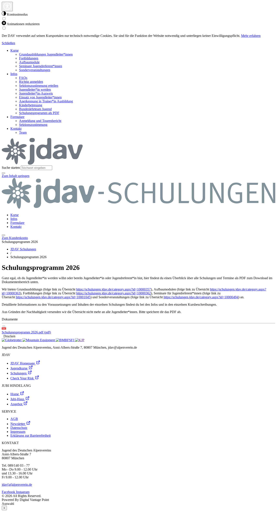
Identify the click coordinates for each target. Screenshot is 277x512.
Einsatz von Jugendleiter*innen (40, 97)
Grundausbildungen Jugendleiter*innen (46, 54)
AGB (14, 419)
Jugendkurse (19, 368)
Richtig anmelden (31, 82)
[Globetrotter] (12, 340)
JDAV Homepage (23, 363)
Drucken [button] (8, 336)
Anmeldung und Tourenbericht (40, 121)
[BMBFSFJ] (65, 340)
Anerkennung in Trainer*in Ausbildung (46, 101)
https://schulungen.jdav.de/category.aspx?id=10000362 (113, 293)
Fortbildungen (28, 58)
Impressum (17, 431)
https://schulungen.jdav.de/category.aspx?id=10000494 (201, 297)
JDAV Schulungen (23, 249)
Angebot (16, 404)
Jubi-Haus (17, 399)
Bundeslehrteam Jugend (35, 109)
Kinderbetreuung (30, 105)
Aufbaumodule (29, 62)
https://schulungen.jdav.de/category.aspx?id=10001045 (53, 297)
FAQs (23, 78)
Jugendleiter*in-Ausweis (36, 93)
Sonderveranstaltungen (34, 70)
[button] (3, 173)
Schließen (8, 43)
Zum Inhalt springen (15, 176)
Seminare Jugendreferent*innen (40, 66)
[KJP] (79, 340)
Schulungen (18, 373)
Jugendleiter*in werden (35, 89)
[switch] (4, 18)
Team (23, 132)
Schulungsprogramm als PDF (39, 113)
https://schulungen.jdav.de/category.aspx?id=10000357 (113, 289)
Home (15, 394)
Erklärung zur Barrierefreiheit (30, 435)
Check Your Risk (22, 378)
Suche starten (11, 167)
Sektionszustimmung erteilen (38, 85)
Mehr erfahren (251, 36)
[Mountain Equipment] (39, 340)
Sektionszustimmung (33, 124)
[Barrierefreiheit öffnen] (7, 6)
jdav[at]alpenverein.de (17, 484)
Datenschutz (18, 428)
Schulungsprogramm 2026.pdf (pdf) (26, 332)
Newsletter (18, 424)
